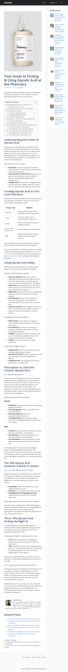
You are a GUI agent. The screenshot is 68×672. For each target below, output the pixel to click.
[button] (61, 2)
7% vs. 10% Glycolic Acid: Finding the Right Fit (19, 131)
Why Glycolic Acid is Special (16, 107)
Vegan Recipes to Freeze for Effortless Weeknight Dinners (59, 51)
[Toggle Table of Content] (35, 102)
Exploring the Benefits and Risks (17, 123)
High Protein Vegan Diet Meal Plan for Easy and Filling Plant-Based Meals (60, 109)
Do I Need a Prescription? (16, 121)
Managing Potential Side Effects (17, 115)
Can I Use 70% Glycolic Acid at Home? (19, 127)
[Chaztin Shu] (8, 606)
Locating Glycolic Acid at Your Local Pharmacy (19, 109)
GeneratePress (42, 669)
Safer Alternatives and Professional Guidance (21, 129)
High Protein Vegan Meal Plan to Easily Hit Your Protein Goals (60, 121)
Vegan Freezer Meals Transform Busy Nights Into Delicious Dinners (60, 74)
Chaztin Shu (17, 600)
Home (44, 2)
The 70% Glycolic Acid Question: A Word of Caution (21, 125)
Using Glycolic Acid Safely (13, 111)
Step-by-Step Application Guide (17, 113)
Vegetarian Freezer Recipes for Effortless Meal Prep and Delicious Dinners (60, 39)
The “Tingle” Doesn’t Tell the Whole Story (20, 135)
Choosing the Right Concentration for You (20, 133)
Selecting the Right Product (16, 117)
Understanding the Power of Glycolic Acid (18, 104)
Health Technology (11, 640)
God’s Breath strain (13, 256)
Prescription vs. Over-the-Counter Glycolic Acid (20, 119)
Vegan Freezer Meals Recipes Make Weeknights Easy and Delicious (59, 62)
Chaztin (8, 2)
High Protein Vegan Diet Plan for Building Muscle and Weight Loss (60, 98)
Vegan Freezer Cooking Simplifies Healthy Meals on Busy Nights (60, 28)
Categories (52, 2)
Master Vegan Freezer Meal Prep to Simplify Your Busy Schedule (60, 17)
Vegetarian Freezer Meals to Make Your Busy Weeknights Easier (59, 87)
